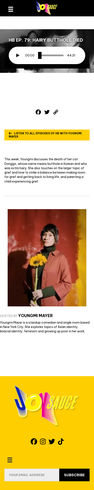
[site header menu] (10, 9)
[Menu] (9, 460)
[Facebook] (38, 112)
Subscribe (74, 475)
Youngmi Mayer (35, 315)
